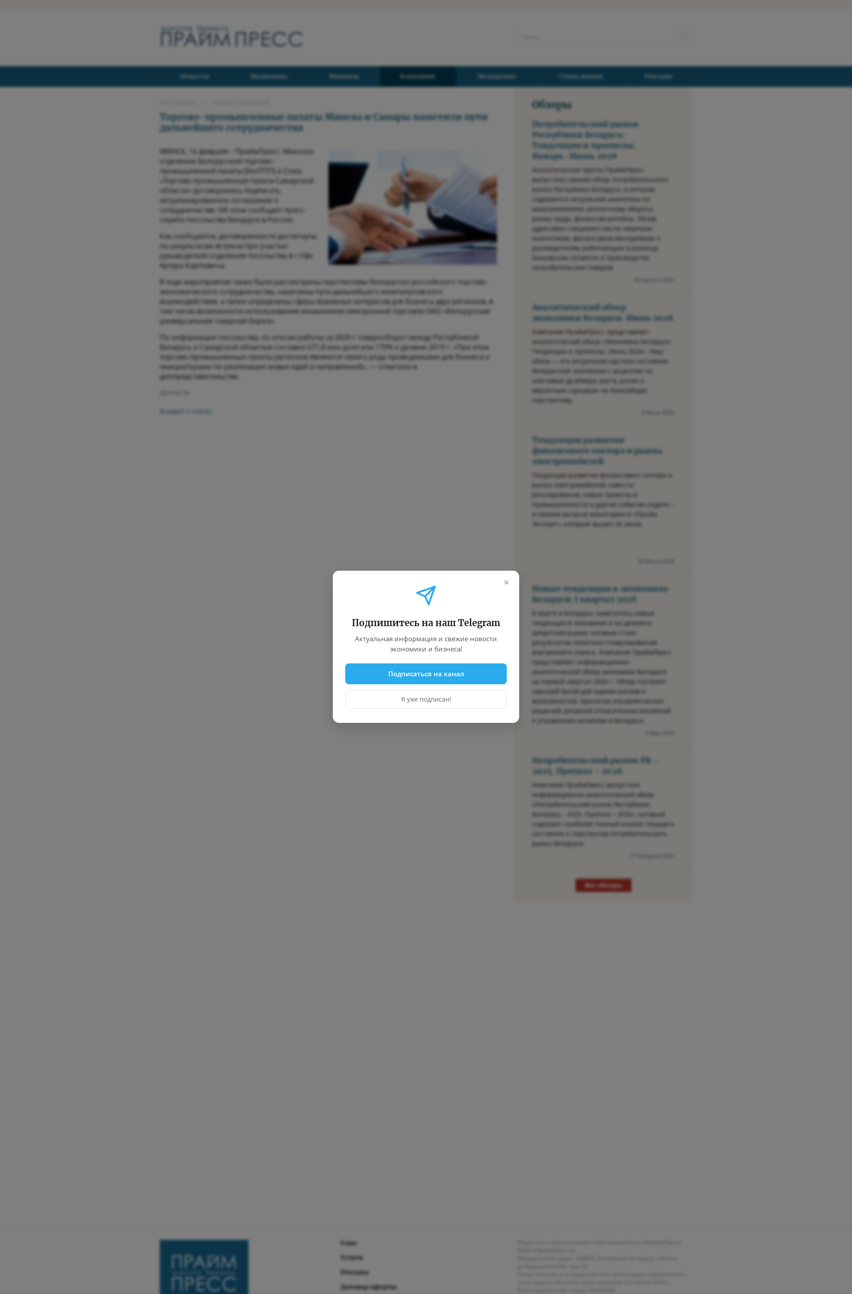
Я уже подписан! (426, 699)
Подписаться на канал (426, 673)
